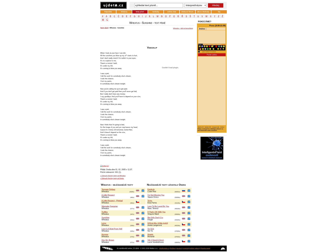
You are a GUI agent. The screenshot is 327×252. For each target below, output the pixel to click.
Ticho (150, 201)
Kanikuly (151, 189)
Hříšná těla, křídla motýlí (158, 223)
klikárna (124, 12)
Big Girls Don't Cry (155, 218)
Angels (150, 234)
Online (222, 127)
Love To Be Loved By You (158, 206)
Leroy (104, 223)
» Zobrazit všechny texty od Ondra (112, 178)
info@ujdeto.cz (164, 248)
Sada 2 (205, 44)
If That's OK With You (156, 212)
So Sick (151, 229)
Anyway (105, 234)
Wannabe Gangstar (110, 206)
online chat (171, 12)
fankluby (155, 12)
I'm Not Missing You (156, 195)
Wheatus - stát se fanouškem (183, 28)
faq (219, 12)
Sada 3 (210, 44)
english (185, 248)
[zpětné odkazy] (194, 248)
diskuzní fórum (187, 12)
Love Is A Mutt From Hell (112, 229)
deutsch (179, 248)
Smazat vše (215, 127)
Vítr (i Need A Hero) (156, 240)
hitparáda (108, 12)
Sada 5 (219, 44)
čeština (172, 248)
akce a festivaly (203, 12)
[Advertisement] (146, 38)
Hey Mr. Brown (108, 240)
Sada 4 (214, 44)
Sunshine (105, 218)
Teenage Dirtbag (108, 189)
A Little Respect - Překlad (112, 201)
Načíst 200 (208, 127)
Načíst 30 (201, 127)
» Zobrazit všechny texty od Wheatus (113, 176)
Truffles (105, 212)
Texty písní (104, 28)
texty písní (140, 12)
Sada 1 (200, 44)
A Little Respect (108, 195)
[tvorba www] (205, 248)
